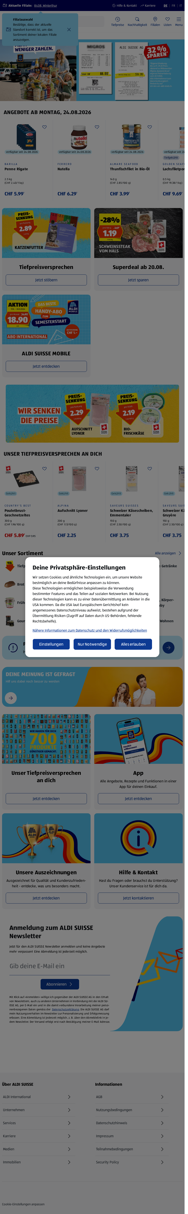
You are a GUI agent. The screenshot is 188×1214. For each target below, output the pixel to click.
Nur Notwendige (92, 644)
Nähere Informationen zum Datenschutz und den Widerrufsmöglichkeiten (90, 630)
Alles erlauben (133, 644)
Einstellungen (51, 644)
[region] (92, 607)
